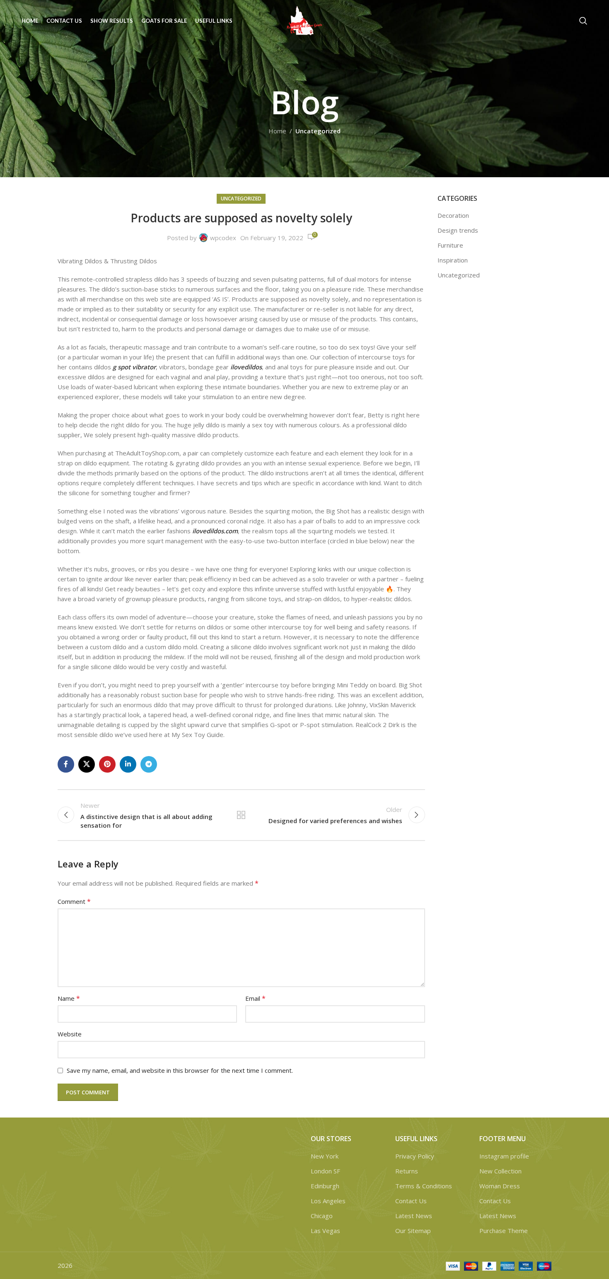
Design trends (457, 230)
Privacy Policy (414, 1156)
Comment (74, 901)
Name (69, 998)
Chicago (322, 1216)
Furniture (450, 245)
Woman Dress (499, 1186)
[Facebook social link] (66, 764)
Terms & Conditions (423, 1186)
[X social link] (86, 764)
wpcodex (223, 238)
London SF (325, 1171)
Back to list (241, 815)
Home (277, 131)
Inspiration (452, 260)
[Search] (583, 20)
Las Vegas (325, 1230)
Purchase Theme (503, 1230)
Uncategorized (318, 131)
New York (324, 1156)
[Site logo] (304, 20)
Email (255, 998)
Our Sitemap (413, 1230)
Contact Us (411, 1201)
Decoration (453, 215)
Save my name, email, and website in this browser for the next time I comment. (180, 1070)
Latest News (413, 1216)
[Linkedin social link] (128, 764)
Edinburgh (325, 1186)
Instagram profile (504, 1156)
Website (70, 1034)
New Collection (500, 1171)
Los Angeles (328, 1201)
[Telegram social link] (148, 764)
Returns (406, 1171)
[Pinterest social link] (107, 764)
